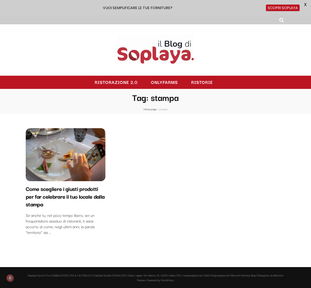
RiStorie (202, 82)
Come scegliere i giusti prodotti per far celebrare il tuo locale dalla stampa (65, 196)
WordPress (167, 280)
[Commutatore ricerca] (281, 20)
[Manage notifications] (10, 278)
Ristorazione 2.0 (116, 82)
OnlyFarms (164, 82)
